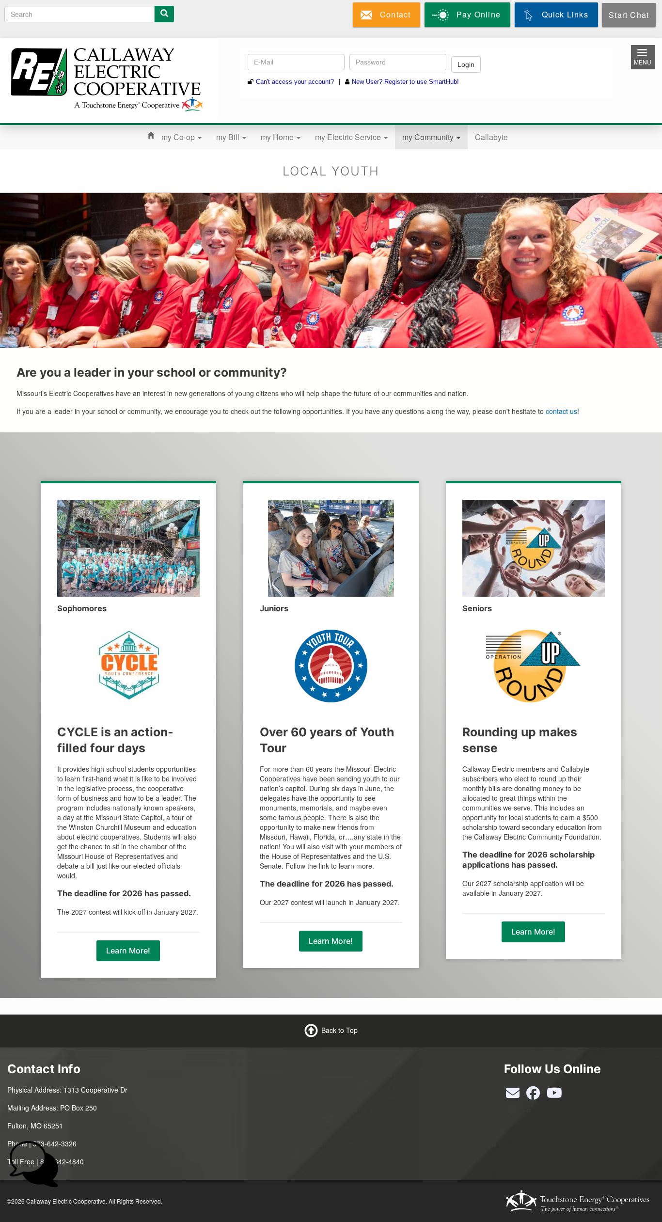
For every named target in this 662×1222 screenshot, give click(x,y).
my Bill (228, 137)
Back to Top (339, 1030)
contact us (561, 411)
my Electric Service (349, 137)
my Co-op (179, 137)
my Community (429, 137)
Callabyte (491, 137)
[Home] (105, 78)
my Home (278, 137)
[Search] (164, 14)
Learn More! (128, 950)
